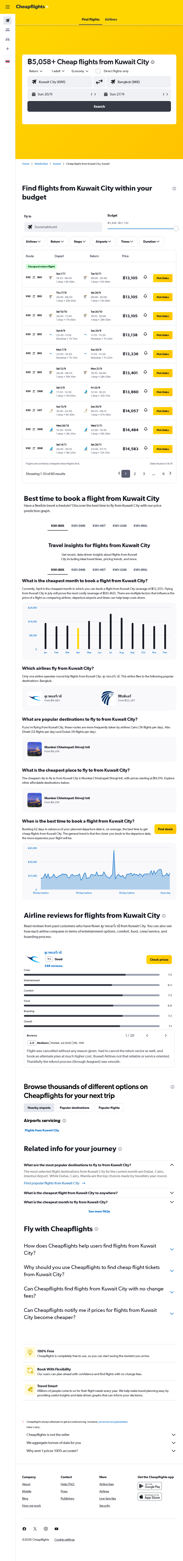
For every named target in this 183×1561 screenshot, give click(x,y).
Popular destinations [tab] (74, 1107)
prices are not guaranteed (113, 1421)
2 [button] (135, 474)
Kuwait (57, 163)
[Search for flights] (7, 20)
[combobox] (80, 71)
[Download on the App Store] (150, 1497)
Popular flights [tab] (109, 1107)
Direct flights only (116, 71)
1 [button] (126, 474)
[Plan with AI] (7, 48)
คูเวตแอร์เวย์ (53, 952)
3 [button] (144, 474)
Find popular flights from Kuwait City (51, 1183)
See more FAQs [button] (99, 1211)
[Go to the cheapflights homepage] (32, 7)
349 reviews (53, 966)
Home (25, 163)
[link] (159, 959)
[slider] (176, 228)
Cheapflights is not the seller (48, 1435)
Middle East (41, 163)
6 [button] (163, 474)
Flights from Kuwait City (42, 1130)
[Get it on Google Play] (150, 1486)
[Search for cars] (7, 39)
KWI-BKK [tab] (57, 525)
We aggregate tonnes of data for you (54, 1443)
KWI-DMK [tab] (78, 525)
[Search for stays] (7, 29)
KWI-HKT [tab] (99, 525)
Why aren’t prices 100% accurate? (52, 1451)
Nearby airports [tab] (39, 1107)
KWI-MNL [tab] (141, 525)
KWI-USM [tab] (120, 525)
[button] (7, 7)
